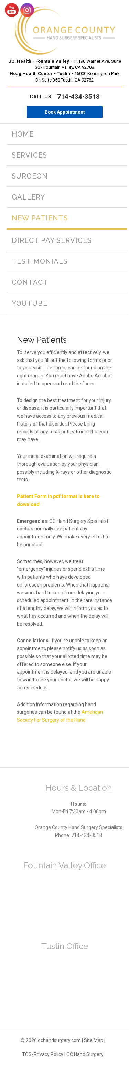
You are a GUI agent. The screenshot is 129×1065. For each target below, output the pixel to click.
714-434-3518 (65, 96)
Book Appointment (65, 112)
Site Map (93, 1040)
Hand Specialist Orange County (65, 31)
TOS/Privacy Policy (42, 1054)
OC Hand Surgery (85, 1054)
